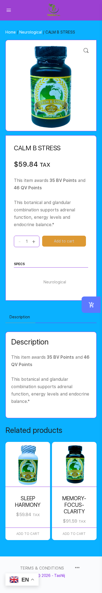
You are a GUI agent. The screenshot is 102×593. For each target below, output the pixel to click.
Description (20, 317)
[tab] (19, 317)
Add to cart (64, 241)
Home (10, 32)
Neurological (30, 32)
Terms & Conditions (42, 568)
